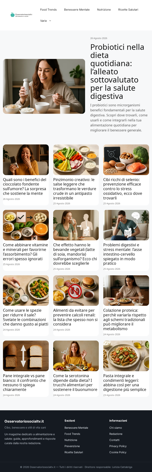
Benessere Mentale (77, 9)
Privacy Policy (118, 446)
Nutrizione (104, 9)
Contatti (114, 440)
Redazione (115, 434)
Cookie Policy (117, 452)
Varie (43, 20)
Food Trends (48, 9)
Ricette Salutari (128, 9)
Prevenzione (72, 446)
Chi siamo (115, 427)
